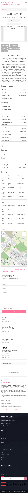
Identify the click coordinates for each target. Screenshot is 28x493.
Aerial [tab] (3, 229)
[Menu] (26, 3)
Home (2, 442)
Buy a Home (4, 452)
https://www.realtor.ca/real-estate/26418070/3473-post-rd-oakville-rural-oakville (13, 270)
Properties (3, 459)
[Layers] (24, 234)
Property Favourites (6, 446)
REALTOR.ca (5, 382)
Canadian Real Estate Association (18, 384)
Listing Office (3, 405)
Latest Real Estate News (6, 449)
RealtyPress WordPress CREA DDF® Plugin (9, 409)
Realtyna (24, 491)
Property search (4, 445)
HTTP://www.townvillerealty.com (9, 333)
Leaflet (5, 265)
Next (25, 33)
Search (25, 478)
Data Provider (3, 401)
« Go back (4, 9)
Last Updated (3, 398)
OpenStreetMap (11, 265)
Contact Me (3, 457)
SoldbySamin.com (10, 2)
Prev (2, 33)
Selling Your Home (5, 454)
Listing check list (5, 469)
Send (13, 311)
